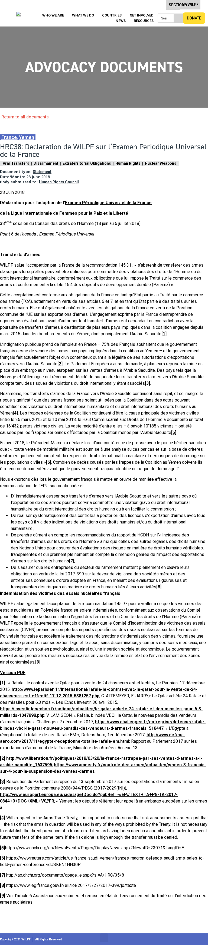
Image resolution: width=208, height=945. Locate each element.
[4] (15, 413)
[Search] (178, 18)
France (9, 137)
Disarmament (46, 163)
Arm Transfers (16, 163)
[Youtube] (204, 939)
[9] (37, 662)
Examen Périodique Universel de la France (108, 202)
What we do (83, 15)
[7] (71, 560)
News (121, 21)
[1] (164, 333)
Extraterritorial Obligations (87, 163)
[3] (147, 383)
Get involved (142, 15)
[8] (158, 586)
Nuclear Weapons (160, 163)
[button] (104, 937)
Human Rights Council (59, 182)
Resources (144, 21)
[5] (173, 432)
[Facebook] (175, 939)
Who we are (53, 15)
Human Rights (128, 163)
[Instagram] (194, 939)
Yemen (26, 137)
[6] (48, 462)
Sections (178, 5)
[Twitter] (184, 939)
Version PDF (12, 672)
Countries (112, 15)
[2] (60, 363)
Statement (42, 172)
